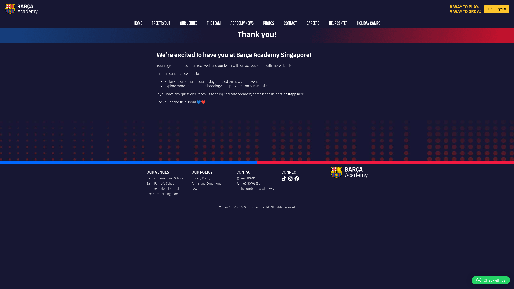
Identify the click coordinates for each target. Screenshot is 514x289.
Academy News (242, 23)
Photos (268, 23)
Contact (290, 23)
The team (214, 23)
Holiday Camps (368, 23)
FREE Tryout (161, 23)
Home (138, 23)
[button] (491, 280)
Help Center (338, 23)
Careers (312, 23)
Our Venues (188, 23)
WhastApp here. (292, 94)
